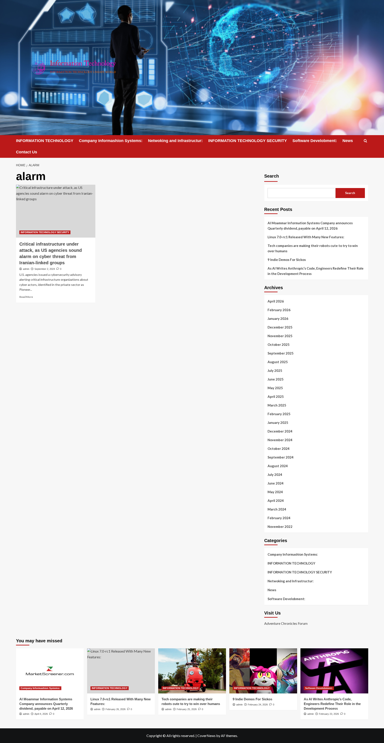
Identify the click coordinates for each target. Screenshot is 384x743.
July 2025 (275, 370)
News (347, 140)
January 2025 (278, 423)
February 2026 (279, 310)
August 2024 (278, 466)
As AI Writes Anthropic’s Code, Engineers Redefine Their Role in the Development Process (316, 271)
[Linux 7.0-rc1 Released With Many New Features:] (121, 670)
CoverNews (206, 735)
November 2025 (280, 336)
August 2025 (278, 362)
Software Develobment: (314, 140)
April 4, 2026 (41, 714)
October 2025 (279, 344)
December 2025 (280, 327)
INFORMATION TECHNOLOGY (44, 140)
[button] (365, 141)
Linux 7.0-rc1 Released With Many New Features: (306, 237)
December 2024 (280, 431)
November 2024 (280, 440)
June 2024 (276, 483)
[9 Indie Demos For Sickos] (263, 670)
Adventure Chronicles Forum (286, 623)
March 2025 (277, 405)
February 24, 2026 (258, 704)
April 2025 (276, 397)
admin (26, 269)
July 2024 (275, 475)
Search (271, 176)
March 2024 (277, 509)
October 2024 (279, 449)
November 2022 (280, 527)
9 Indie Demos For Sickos (287, 260)
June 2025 (276, 379)
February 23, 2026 (329, 714)
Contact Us (26, 152)
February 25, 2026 (187, 709)
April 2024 (276, 501)
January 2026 (278, 318)
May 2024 (275, 492)
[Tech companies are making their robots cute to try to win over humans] (192, 670)
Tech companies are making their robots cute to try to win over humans (313, 248)
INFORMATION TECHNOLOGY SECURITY (247, 140)
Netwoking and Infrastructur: (175, 140)
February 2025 (279, 414)
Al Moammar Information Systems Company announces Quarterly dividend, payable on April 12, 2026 (310, 225)
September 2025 (281, 353)
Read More (26, 296)
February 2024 (279, 518)
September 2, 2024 (44, 269)
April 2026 (276, 301)
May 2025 (275, 388)
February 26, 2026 (116, 709)
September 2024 (281, 457)
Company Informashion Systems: (110, 140)
